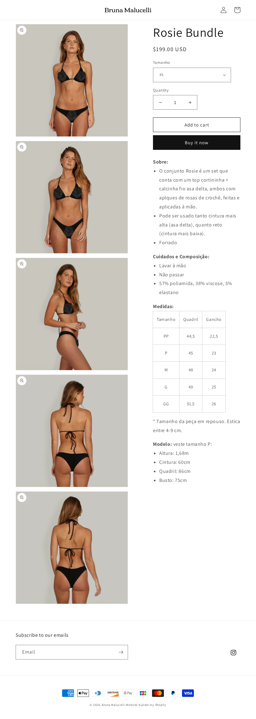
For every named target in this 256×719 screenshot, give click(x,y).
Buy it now (197, 142)
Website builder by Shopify (146, 705)
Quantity (161, 90)
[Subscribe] (121, 652)
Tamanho (161, 62)
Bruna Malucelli (113, 705)
